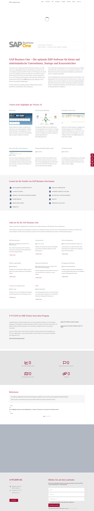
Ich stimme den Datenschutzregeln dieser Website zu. (62, 502)
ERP (25, 79)
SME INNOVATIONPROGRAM (16, 338)
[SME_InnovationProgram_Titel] (70, 322)
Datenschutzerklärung (73, 508)
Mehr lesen (13, 255)
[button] (82, 1)
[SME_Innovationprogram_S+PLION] (73, 326)
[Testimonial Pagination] (45, 416)
